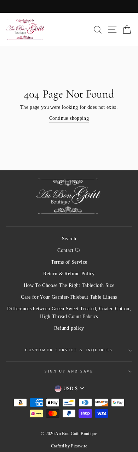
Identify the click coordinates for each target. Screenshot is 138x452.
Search (69, 238)
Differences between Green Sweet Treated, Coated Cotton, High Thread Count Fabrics (69, 312)
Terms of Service (69, 262)
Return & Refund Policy (68, 273)
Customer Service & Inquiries (69, 350)
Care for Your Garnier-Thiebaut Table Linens (69, 297)
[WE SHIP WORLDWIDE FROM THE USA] (69, 6)
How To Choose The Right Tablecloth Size (69, 285)
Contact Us (68, 250)
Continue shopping (69, 118)
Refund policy (69, 328)
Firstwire (79, 446)
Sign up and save (69, 371)
